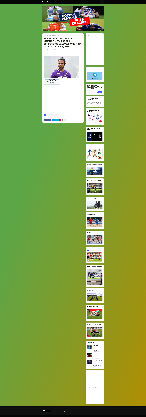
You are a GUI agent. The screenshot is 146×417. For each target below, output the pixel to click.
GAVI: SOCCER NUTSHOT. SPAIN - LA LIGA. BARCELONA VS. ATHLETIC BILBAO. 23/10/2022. (97, 348)
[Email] (62, 120)
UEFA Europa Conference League (52, 35)
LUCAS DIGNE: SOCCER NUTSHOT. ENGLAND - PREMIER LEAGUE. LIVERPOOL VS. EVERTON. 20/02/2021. (97, 363)
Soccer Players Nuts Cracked (51, 2)
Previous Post (45, 125)
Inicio (45, 35)
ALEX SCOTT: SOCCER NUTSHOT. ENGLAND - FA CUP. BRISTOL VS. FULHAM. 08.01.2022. (97, 355)
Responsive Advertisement (94, 387)
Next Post (81, 125)
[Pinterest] (60, 120)
